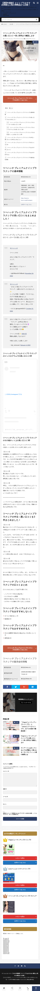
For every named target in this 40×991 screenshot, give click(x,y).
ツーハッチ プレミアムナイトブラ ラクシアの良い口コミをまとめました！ (19, 118)
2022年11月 (6, 952)
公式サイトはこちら (26, 204)
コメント (6, 771)
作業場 (5, 14)
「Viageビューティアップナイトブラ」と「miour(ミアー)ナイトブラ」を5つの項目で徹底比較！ (28, 726)
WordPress (30, 979)
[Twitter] (16, 687)
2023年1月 (6, 951)
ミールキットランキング (9, 13)
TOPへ (36, 989)
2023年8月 (6, 944)
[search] (37, 19)
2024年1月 (6, 939)
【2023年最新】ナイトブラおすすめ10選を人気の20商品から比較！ (15, 4)
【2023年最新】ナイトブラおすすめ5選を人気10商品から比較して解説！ (19, 10)
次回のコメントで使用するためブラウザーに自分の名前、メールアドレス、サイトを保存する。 (20, 814)
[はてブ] (33, 687)
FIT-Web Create (15, 979)
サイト (5, 804)
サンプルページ (7, 12)
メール (5, 796)
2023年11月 (6, 942)
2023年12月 (6, 941)
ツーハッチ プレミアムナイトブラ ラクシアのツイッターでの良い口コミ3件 (20, 123)
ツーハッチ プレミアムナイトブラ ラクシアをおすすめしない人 (19, 148)
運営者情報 (6, 15)
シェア (12, 989)
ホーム (4, 989)
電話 (28, 989)
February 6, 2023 (25, 345)
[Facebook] (7, 687)
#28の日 (24, 334)
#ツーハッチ (14, 248)
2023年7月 (6, 945)
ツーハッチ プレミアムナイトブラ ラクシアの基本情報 (19, 113)
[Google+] (24, 687)
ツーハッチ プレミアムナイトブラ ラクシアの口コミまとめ (19, 143)
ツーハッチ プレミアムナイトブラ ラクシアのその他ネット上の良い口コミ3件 (20, 133)
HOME (5, 24)
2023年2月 (6, 950)
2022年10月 (6, 953)
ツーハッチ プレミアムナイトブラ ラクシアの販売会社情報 (19, 158)
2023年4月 (6, 947)
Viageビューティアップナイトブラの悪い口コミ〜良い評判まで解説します (29, 739)
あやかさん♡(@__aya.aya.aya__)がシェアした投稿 (21, 429)
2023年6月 (6, 946)
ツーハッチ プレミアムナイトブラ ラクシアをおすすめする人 (19, 153)
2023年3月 (6, 949)
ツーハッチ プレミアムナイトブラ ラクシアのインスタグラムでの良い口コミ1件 (20, 128)
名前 (5, 789)
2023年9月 (6, 943)
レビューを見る (20, 858)
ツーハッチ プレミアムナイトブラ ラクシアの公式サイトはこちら (20, 99)
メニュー (20, 989)
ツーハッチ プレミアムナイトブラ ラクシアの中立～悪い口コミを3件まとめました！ (19, 138)
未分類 (11, 24)
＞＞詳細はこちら (18, 933)
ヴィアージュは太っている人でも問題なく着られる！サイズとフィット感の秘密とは (29, 751)
